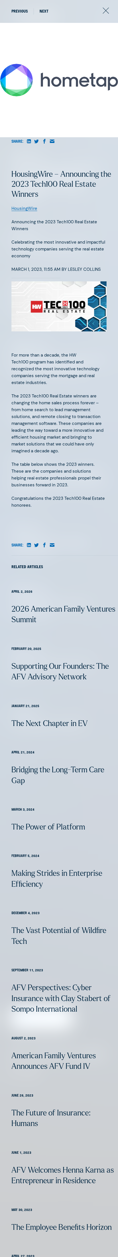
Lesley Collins (84, 269)
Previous (19, 11)
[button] (29, 141)
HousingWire (24, 208)
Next (44, 11)
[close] (105, 11)
